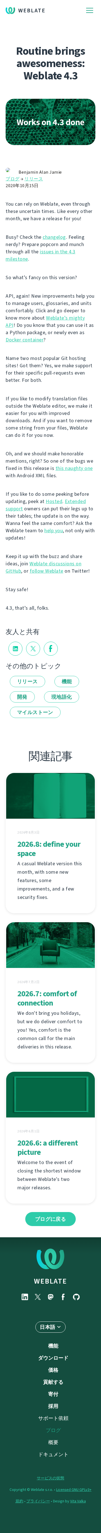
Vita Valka (78, 1501)
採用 (53, 1406)
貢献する (53, 1382)
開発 (22, 697)
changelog (54, 237)
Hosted (54, 501)
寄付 (53, 1394)
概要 (53, 1442)
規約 (19, 1501)
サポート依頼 (53, 1418)
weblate (50, 1281)
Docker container (24, 339)
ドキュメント (53, 1454)
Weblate (31, 10)
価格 (53, 1370)
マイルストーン (35, 712)
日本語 (47, 1327)
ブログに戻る (50, 1219)
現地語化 (61, 697)
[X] (37, 1296)
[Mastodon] (50, 1296)
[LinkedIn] (24, 1296)
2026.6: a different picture (47, 1147)
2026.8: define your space (48, 849)
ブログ (13, 179)
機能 (67, 681)
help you (53, 530)
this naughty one (74, 468)
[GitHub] (76, 1296)
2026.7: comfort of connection (47, 998)
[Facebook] (63, 1296)
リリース (33, 179)
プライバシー (38, 1501)
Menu (89, 10)
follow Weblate (46, 571)
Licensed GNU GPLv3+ (73, 1489)
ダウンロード (53, 1358)
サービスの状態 (50, 1478)
